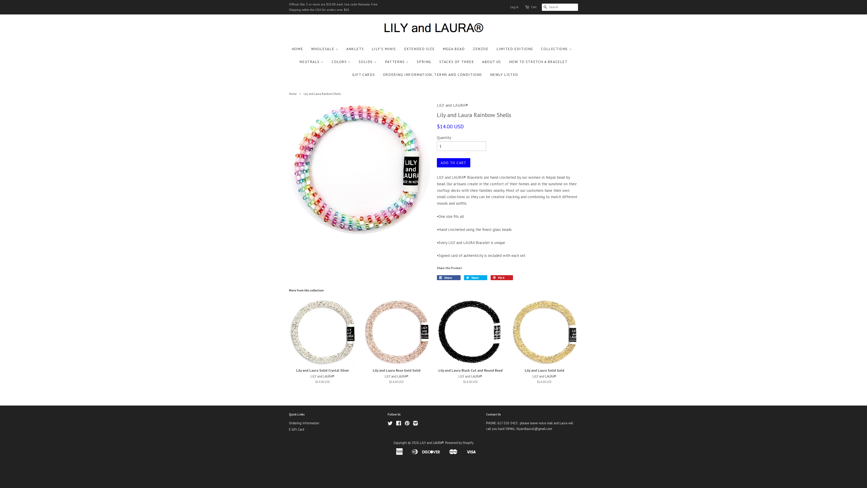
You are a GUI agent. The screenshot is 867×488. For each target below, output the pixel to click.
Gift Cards (363, 74)
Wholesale (323, 49)
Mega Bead (454, 49)
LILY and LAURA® (432, 443)
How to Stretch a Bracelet (538, 61)
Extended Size (419, 49)
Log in (514, 7)
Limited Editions (514, 49)
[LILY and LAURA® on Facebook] (398, 424)
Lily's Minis (384, 49)
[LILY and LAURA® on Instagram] (415, 424)
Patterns (395, 61)
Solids (366, 61)
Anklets (355, 49)
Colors (340, 61)
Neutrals (310, 61)
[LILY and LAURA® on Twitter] (390, 424)
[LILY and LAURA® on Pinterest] (407, 424)
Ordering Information (304, 423)
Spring (424, 61)
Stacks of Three (456, 61)
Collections (555, 49)
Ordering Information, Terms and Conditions (432, 74)
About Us (491, 61)
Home (297, 49)
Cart (533, 7)
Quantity (444, 137)
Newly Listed (504, 74)
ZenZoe (481, 49)
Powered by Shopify (459, 443)
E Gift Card (296, 429)
